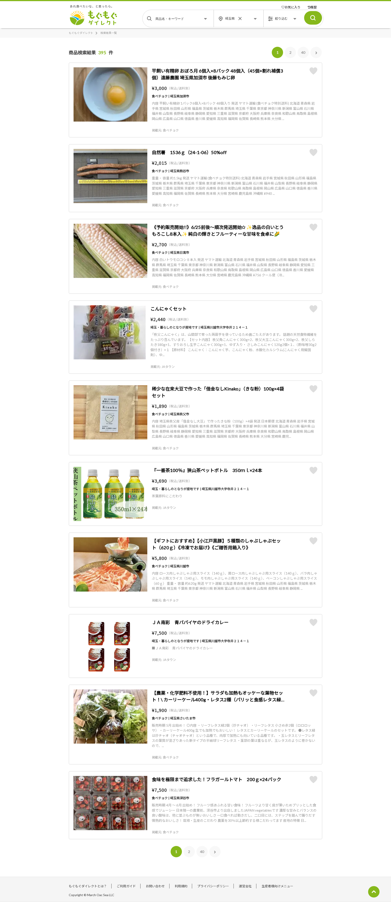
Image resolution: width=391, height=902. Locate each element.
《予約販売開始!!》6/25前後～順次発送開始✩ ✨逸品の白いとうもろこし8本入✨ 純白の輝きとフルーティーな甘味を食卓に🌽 (218, 230)
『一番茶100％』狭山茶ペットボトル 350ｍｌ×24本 (207, 470)
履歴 (313, 7)
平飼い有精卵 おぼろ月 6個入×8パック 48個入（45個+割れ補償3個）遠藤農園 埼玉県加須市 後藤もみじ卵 (217, 74)
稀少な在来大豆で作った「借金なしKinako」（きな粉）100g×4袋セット (218, 392)
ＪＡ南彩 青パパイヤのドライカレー (190, 622)
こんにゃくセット (168, 308)
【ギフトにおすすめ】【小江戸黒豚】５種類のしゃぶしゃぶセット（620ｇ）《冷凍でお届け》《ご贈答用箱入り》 (216, 544)
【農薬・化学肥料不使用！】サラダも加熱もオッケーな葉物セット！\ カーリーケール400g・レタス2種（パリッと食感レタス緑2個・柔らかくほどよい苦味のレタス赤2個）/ (218, 696)
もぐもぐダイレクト (81, 33)
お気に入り (292, 7)
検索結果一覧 (108, 33)
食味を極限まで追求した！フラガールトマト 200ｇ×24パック (216, 779)
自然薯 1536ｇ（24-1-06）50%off (189, 152)
